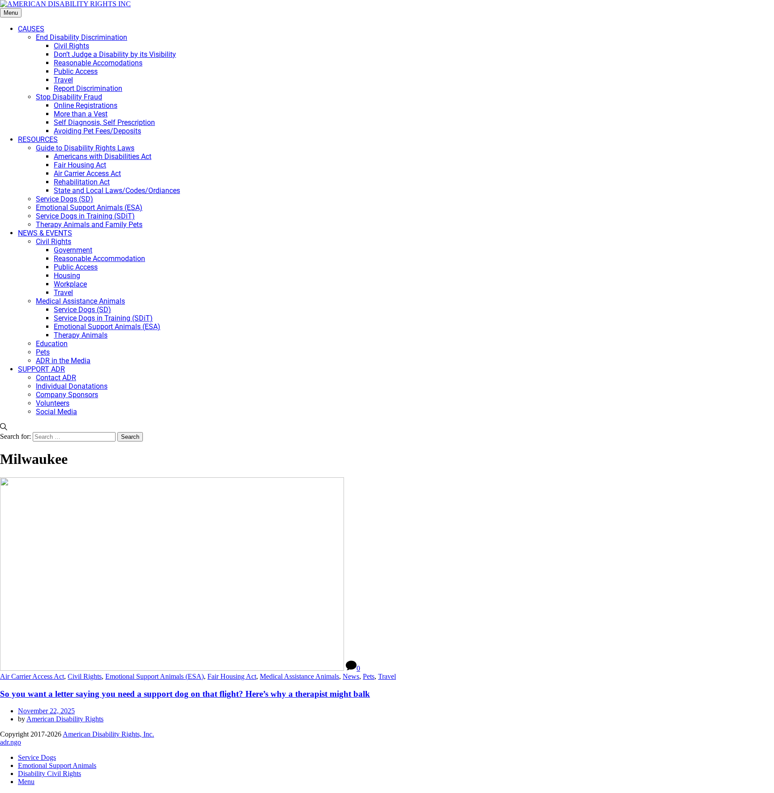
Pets (368, 676)
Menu (11, 12)
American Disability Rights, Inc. (108, 734)
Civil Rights (85, 676)
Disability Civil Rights (49, 773)
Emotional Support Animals (57, 765)
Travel (387, 676)
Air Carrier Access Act (32, 676)
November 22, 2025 (46, 711)
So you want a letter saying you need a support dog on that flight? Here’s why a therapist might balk (185, 694)
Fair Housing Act (231, 676)
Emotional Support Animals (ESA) (154, 676)
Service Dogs (37, 757)
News (351, 676)
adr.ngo (10, 742)
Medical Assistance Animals (299, 676)
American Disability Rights (64, 719)
